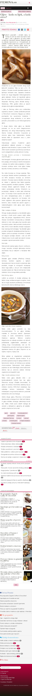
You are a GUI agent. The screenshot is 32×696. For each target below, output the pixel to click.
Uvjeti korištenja (5, 679)
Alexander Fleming (9, 418)
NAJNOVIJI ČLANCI (5, 11)
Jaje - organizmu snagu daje (9, 618)
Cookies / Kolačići (6, 682)
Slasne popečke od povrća (8, 601)
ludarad (26, 418)
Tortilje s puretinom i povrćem (10, 449)
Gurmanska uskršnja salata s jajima (10, 631)
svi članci (28, 460)
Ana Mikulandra (10, 22)
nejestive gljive (20, 415)
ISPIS (5, 430)
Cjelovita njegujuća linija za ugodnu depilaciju (15, 480)
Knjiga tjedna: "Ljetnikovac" (9, 470)
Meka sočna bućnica (6, 643)
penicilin (12, 413)
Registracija (8, 8)
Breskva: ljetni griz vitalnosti (8, 651)
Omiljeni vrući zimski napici (8, 648)
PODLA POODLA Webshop (24, 11)
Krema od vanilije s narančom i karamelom (14, 457)
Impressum (4, 671)
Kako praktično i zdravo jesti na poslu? (12, 452)
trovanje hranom (16, 423)
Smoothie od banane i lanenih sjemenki (12, 603)
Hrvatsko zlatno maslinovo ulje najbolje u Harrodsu (15, 611)
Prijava (2, 8)
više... (16, 585)
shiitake (4, 420)
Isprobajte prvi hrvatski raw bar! (9, 598)
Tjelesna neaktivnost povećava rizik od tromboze (16, 476)
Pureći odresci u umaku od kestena (11, 623)
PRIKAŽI (17, 428)
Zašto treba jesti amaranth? (8, 626)
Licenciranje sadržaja (7, 677)
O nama (3, 673)
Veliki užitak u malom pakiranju (9, 640)
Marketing (4, 676)
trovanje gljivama (22, 413)
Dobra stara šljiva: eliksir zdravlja (10, 444)
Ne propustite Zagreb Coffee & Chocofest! (13, 596)
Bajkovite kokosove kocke (8, 656)
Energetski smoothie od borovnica (11, 454)
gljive (6, 413)
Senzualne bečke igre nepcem (9, 634)
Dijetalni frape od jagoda (7, 628)
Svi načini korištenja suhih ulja (10, 473)
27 (2, 20)
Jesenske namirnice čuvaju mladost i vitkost (13, 621)
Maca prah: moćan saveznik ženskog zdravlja (14, 468)
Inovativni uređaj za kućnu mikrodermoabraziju (15, 482)
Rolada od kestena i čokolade (10, 446)
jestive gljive (11, 415)
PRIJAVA (23, 428)
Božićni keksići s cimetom (8, 606)
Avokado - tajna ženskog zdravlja (10, 653)
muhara (19, 418)
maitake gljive (13, 420)
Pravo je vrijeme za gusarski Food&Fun (12, 609)
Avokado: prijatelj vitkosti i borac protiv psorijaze (15, 463)
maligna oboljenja (25, 420)
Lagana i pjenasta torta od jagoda (11, 441)
